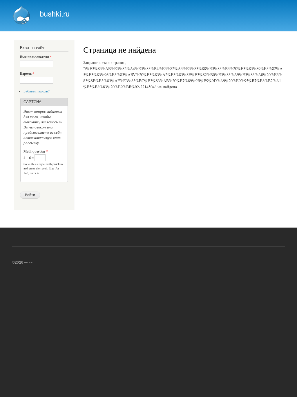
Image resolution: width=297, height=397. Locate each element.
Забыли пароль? (36, 91)
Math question (35, 151)
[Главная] (22, 15)
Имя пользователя (36, 57)
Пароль (27, 73)
